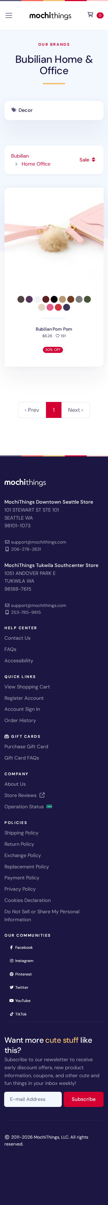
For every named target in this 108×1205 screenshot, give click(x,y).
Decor (25, 110)
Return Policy (19, 844)
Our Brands (54, 44)
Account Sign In (22, 709)
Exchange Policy (22, 855)
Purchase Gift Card (26, 746)
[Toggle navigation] (8, 15)
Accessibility (18, 660)
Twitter (23, 987)
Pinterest (25, 974)
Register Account (24, 698)
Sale (85, 159)
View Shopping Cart (27, 686)
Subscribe (88, 1099)
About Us (15, 784)
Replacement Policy (26, 866)
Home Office (36, 164)
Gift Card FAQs (21, 758)
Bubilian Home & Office (54, 65)
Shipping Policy (21, 833)
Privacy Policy (20, 889)
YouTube (24, 1000)
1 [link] (54, 410)
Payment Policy (21, 877)
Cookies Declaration (27, 900)
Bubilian (20, 156)
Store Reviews (21, 795)
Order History (20, 720)
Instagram (26, 960)
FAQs (10, 649)
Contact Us (17, 638)
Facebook (25, 947)
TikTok (22, 1014)
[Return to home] (50, 15)
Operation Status (24, 806)
